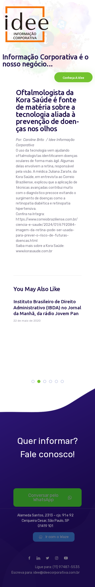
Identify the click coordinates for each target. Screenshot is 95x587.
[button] (33, 381)
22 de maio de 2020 (27, 320)
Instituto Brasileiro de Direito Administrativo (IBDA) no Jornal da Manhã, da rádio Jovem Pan (47, 307)
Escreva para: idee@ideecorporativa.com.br (45, 573)
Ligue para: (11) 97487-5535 (57, 567)
